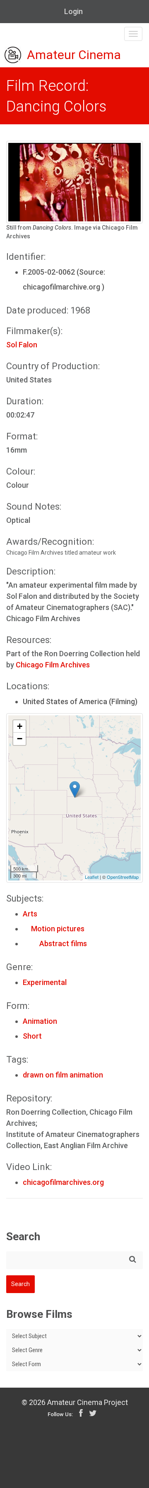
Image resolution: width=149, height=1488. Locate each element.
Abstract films (55, 943)
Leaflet (92, 876)
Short (32, 1036)
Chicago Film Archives (53, 664)
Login (73, 11)
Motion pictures (53, 928)
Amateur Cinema (74, 55)
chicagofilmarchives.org (63, 1182)
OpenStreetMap (123, 876)
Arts (30, 913)
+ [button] (19, 726)
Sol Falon (21, 344)
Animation (40, 1021)
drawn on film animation (63, 1074)
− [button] (19, 738)
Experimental (45, 982)
